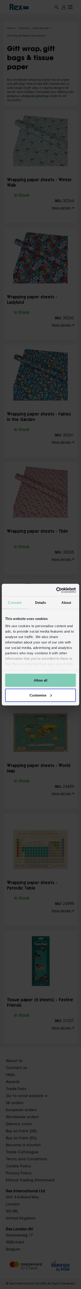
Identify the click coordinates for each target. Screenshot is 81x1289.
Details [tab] (40, 603)
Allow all (40, 680)
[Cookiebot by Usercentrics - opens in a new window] (57, 590)
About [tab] (66, 603)
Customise (37, 695)
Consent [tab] (14, 603)
